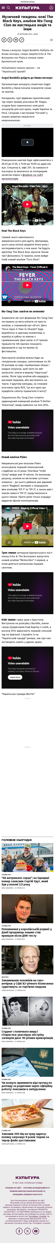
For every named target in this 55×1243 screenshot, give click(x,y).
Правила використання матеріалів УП (27, 1191)
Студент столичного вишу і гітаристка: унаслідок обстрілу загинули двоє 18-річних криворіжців (27, 1035)
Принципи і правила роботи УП (27, 1195)
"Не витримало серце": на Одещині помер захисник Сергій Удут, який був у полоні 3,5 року (25, 881)
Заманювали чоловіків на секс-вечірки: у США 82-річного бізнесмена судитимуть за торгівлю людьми (27, 984)
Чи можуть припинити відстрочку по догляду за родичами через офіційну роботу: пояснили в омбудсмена (27, 1086)
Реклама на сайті (13, 1188)
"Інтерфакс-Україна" (37, 1216)
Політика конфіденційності (36, 1188)
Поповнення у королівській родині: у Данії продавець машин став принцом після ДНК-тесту (27, 932)
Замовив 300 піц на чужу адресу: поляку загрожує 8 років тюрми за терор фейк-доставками (25, 1137)
